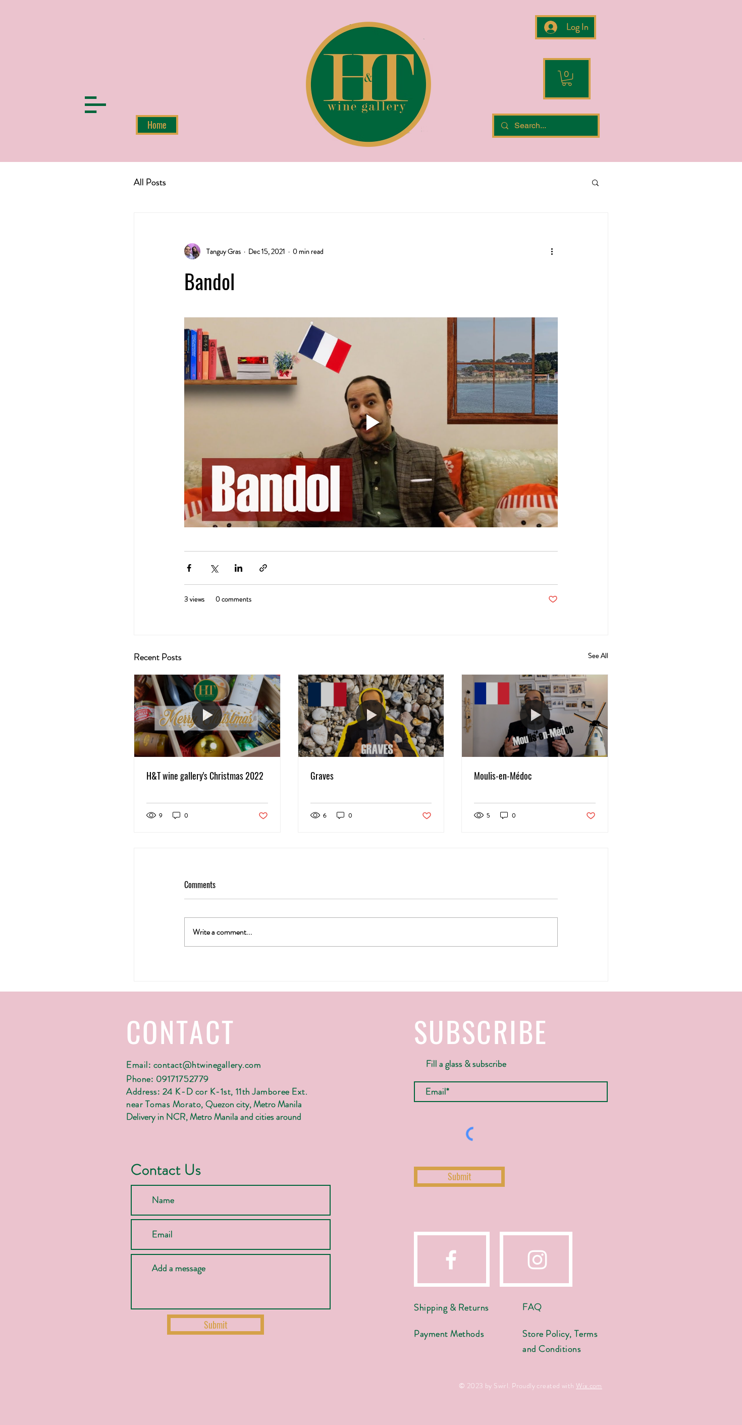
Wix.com (589, 1386)
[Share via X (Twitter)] (214, 568)
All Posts (150, 182)
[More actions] (552, 251)
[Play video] (371, 422)
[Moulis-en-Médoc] (535, 715)
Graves (322, 775)
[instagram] (537, 1260)
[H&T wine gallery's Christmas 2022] (207, 715)
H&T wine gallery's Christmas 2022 (204, 775)
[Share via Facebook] (189, 568)
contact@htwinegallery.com (207, 1064)
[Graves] (371, 715)
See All (598, 655)
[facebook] (451, 1260)
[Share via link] (263, 568)
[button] (95, 104)
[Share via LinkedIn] (238, 568)
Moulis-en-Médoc (503, 775)
